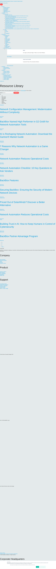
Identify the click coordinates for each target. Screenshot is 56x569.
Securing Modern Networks (17, 26)
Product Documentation (8, 76)
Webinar (3, 102)
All (2, 95)
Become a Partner (7, 72)
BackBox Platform (7, 7)
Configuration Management (16, 19)
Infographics (7, 40)
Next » (3, 246)
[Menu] (1, 4)
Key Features (6, 9)
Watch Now (2, 231)
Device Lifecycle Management (16, 17)
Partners (3, 70)
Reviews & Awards (7, 68)
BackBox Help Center (7, 74)
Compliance (7, 33)
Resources (4, 34)
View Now (2, 116)
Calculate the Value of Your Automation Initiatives (31, 61)
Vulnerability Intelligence (17, 23)
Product (3, 6)
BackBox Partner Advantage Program (19, 236)
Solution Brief (4, 100)
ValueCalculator (7, 44)
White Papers (7, 46)
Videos (6, 45)
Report (3, 99)
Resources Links (6, 35)
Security (6, 31)
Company (3, 66)
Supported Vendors (7, 11)
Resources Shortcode (7, 48)
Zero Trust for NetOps (22, 28)
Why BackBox (6, 8)
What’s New (6, 12)
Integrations (6, 10)
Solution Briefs (7, 42)
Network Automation (18, 24)
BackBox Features (9, 180)
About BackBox (6, 67)
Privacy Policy (2, 552)
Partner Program (6, 71)
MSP (6, 30)
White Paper (4, 103)
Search (1, 92)
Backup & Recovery (16, 15)
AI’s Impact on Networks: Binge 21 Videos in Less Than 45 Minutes (34, 52)
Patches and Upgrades (8, 77)
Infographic (4, 98)
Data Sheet (4, 97)
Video (3, 101)
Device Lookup (6, 79)
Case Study (4, 96)
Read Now (2, 128)
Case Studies (7, 38)
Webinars (7, 47)
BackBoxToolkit (6, 37)
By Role (5, 29)
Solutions (3, 13)
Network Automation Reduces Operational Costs (24, 158)
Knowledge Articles (7, 75)
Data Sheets (7, 39)
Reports (6, 41)
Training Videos (6, 78)
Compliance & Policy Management (17, 21)
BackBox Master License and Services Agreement (8, 553)
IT (5, 32)
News (4, 69)
